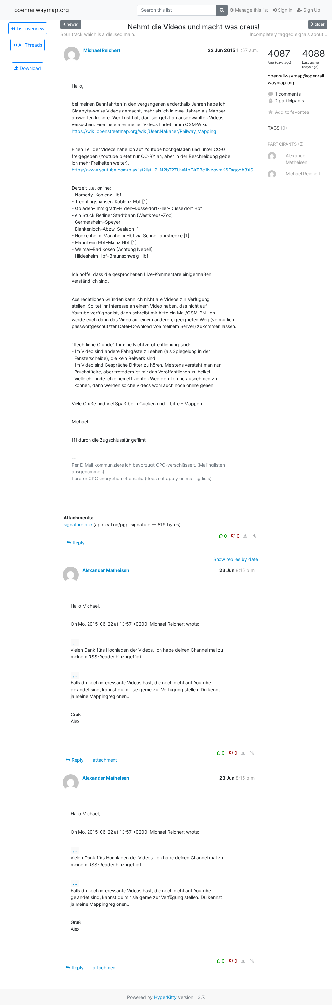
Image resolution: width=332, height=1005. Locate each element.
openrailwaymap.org (41, 9)
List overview (29, 28)
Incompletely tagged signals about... (288, 34)
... (75, 642)
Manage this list (251, 10)
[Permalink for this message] (254, 536)
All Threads (29, 45)
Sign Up (311, 10)
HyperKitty (165, 997)
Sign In (284, 10)
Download (29, 68)
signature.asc (78, 524)
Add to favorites (292, 112)
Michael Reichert (101, 50)
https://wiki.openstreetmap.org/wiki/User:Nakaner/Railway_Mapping (144, 131)
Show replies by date (235, 559)
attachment (105, 760)
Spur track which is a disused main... (99, 34)
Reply (78, 542)
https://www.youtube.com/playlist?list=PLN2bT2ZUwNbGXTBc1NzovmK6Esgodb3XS (162, 169)
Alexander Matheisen (105, 570)
